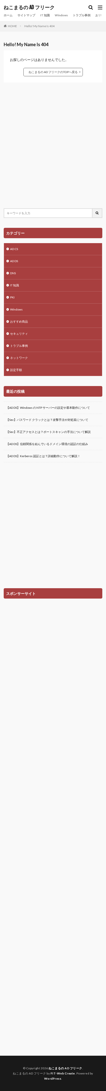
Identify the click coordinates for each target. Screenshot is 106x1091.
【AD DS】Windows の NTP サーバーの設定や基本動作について (48, 407)
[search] (97, 213)
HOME (12, 26)
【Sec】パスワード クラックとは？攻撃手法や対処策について (47, 420)
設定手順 (16, 370)
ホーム (8, 15)
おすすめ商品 (19, 321)
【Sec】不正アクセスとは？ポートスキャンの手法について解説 (48, 432)
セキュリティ (19, 333)
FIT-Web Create (63, 1073)
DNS (13, 273)
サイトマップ (26, 15)
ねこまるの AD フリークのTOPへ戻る (53, 72)
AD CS (14, 249)
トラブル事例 (81, 15)
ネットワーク (19, 358)
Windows (61, 15)
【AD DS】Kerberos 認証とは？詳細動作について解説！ (43, 456)
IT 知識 (45, 15)
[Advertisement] (53, 145)
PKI (12, 297)
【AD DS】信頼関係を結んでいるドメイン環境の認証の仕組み (47, 444)
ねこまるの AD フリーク (29, 7)
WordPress (52, 1078)
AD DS (14, 261)
